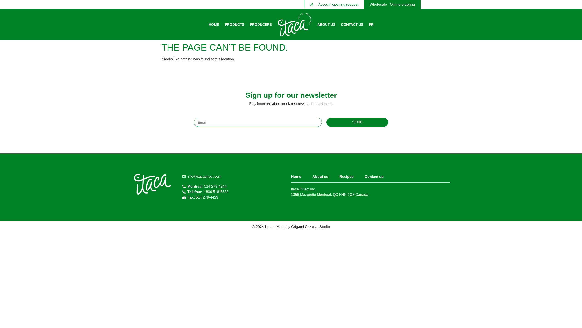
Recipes (346, 177)
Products (234, 24)
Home (214, 24)
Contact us (352, 24)
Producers (261, 24)
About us (326, 24)
